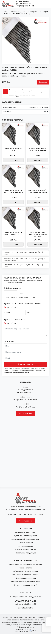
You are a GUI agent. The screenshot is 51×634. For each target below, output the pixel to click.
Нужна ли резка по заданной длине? (22, 304)
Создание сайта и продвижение (21, 630)
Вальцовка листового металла (25, 575)
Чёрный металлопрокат (25, 532)
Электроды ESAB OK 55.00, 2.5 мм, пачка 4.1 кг (37, 150)
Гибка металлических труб (25, 585)
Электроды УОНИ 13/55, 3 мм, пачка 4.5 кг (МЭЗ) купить (23, 253)
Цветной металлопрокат (25, 536)
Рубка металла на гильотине (25, 571)
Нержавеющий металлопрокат (25, 539)
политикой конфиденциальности (16, 372)
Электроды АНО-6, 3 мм (13, 149)
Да (8, 307)
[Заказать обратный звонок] (48, 624)
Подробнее (13, 160)
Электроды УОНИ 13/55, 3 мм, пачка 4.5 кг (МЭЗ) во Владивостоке (24, 259)
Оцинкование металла (25, 578)
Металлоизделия (25, 546)
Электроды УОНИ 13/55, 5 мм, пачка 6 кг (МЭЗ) (37, 191)
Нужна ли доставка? (14, 320)
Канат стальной (25, 542)
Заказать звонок (25, 413)
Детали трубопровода (25, 549)
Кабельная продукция (25, 553)
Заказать (43, 82)
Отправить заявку (25, 364)
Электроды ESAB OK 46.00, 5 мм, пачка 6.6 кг (13, 192)
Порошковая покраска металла (25, 581)
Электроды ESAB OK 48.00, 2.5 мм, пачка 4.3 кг (13, 234)
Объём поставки (12, 288)
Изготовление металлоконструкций (25, 564)
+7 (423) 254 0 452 (25, 6)
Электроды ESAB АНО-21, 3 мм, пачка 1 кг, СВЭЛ (38, 234)
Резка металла (25, 568)
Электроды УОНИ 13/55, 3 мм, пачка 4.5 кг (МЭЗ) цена (23, 265)
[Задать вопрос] (48, 619)
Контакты (9, 341)
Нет (15, 307)
